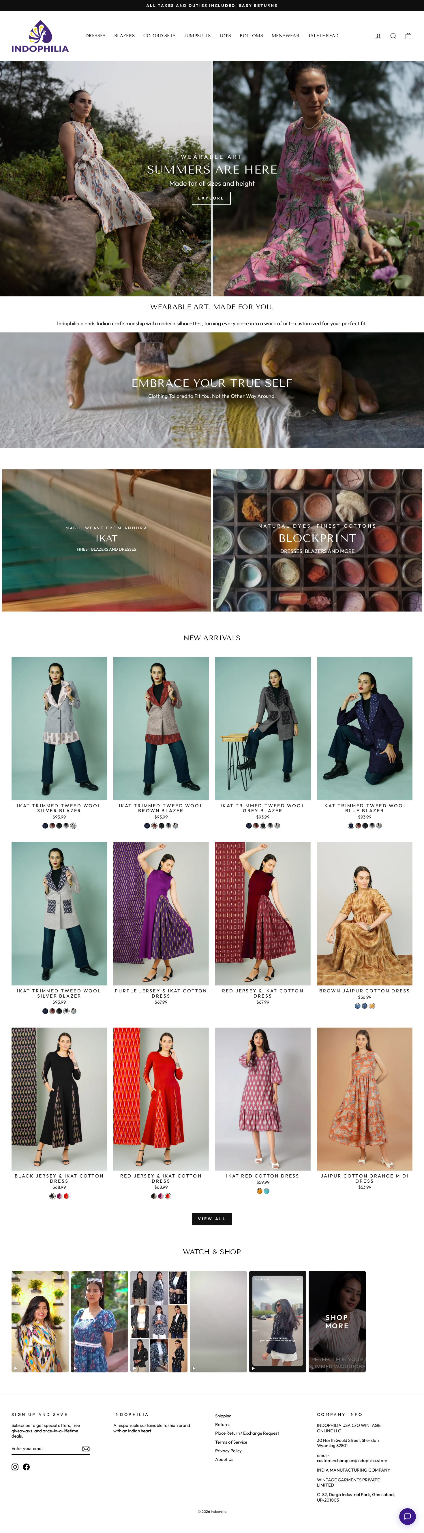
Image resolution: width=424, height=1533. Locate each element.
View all (212, 1218)
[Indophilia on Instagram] (15, 1467)
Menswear (285, 35)
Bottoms (251, 35)
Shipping (223, 1416)
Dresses (95, 35)
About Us (224, 1459)
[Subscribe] (86, 1449)
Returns (222, 1424)
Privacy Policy (228, 1450)
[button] (407, 1516)
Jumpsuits (197, 35)
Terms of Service (231, 1442)
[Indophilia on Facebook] (26, 1467)
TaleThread (323, 35)
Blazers (124, 35)
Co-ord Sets (159, 35)
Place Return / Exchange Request (247, 1433)
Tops (225, 35)
